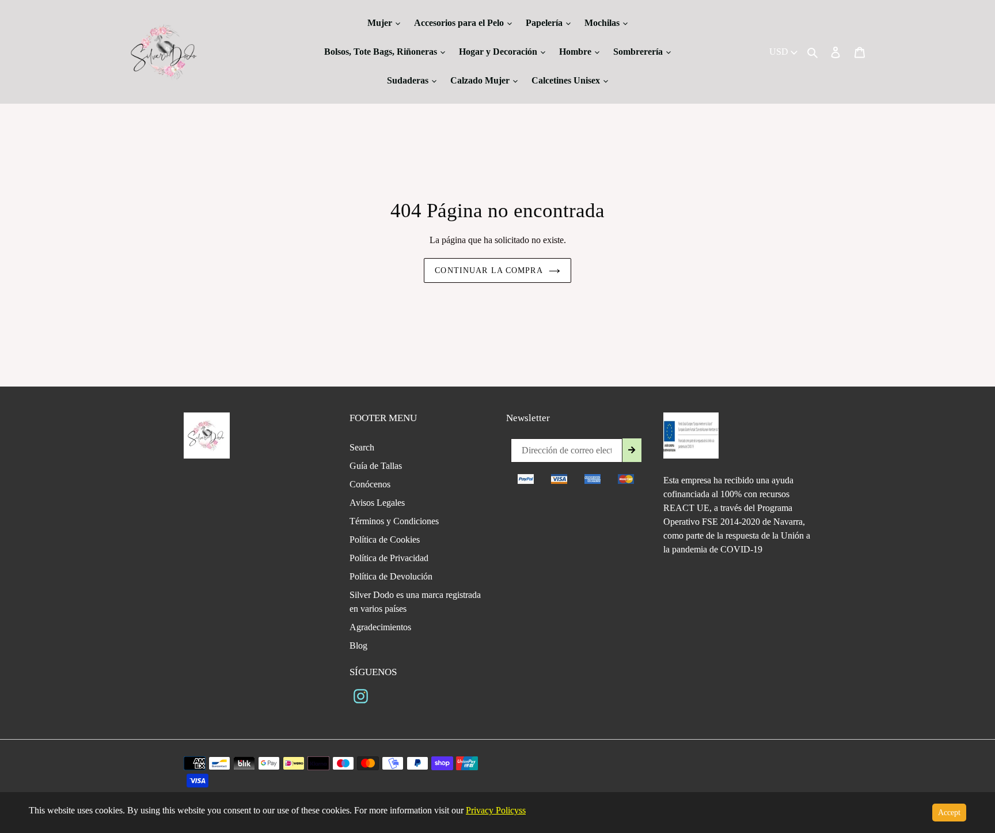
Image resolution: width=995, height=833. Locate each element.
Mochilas (603, 23)
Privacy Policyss (496, 810)
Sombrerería (639, 51)
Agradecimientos (380, 627)
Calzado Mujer (481, 80)
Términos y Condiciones (394, 521)
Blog (358, 645)
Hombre (576, 51)
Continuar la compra (488, 270)
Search (362, 447)
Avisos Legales (377, 503)
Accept (949, 812)
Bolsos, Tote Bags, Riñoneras (381, 51)
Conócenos (370, 484)
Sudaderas (409, 80)
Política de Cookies (385, 539)
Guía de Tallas (376, 466)
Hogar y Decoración (499, 51)
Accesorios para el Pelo (460, 23)
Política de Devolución (391, 576)
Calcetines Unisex (566, 80)
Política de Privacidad (389, 558)
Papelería (545, 23)
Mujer (380, 23)
